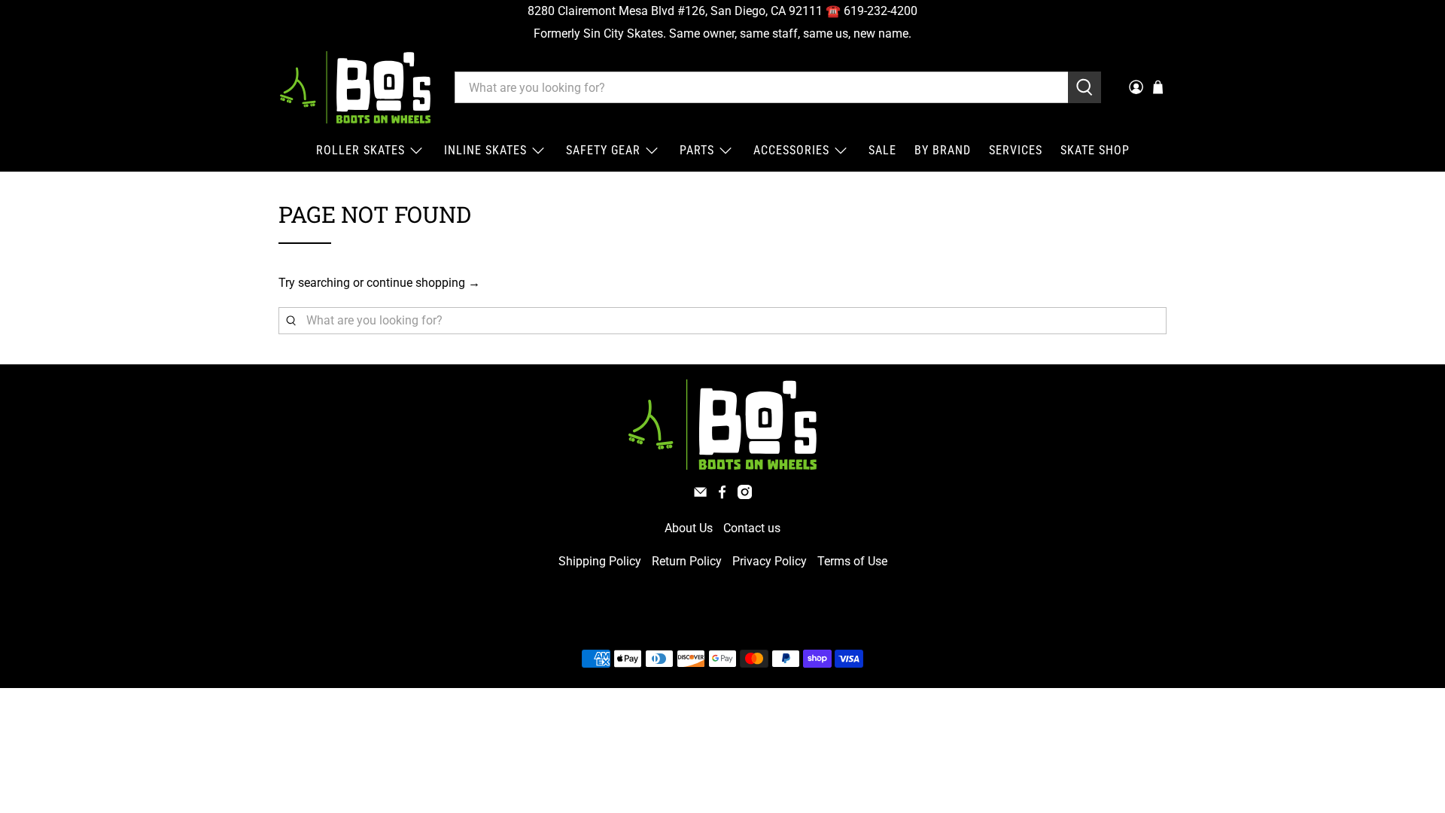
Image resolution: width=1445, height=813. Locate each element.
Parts (697, 150)
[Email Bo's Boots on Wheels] (700, 495)
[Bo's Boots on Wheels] (355, 87)
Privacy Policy (769, 561)
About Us (689, 528)
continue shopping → (423, 283)
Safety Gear (603, 150)
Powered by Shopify (787, 623)
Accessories (791, 150)
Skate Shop (1095, 150)
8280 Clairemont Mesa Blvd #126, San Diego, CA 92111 (675, 11)
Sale (882, 150)
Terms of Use (852, 561)
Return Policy (687, 561)
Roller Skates (360, 150)
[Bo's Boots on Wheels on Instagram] (745, 495)
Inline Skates (485, 150)
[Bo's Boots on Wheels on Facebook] (722, 495)
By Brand (942, 150)
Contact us (751, 528)
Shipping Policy (599, 561)
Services (1015, 150)
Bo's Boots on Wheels (695, 623)
